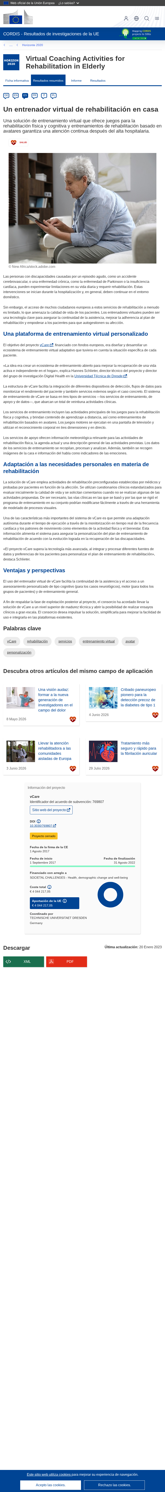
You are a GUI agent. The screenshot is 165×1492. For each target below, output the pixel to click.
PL (53, 95)
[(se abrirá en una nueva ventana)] (18, 16)
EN (16, 95)
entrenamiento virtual (99, 641)
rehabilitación (37, 641)
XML (27, 961)
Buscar (146, 18)
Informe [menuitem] (76, 80)
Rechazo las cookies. (114, 1485)
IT (44, 95)
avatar (130, 641)
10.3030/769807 (41, 825)
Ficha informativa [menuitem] (17, 80)
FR (34, 95)
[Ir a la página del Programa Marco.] (11, 62)
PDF (70, 961)
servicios (65, 641)
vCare (45, 345)
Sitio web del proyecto (49, 811)
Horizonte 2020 (32, 45)
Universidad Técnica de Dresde (99, 376)
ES (25, 95)
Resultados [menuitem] (97, 80)
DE (6, 95)
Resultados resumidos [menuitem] (48, 80)
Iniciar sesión (126, 18)
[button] (136, 18)
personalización (19, 652)
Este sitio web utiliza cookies (49, 1474)
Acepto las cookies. (51, 1485)
